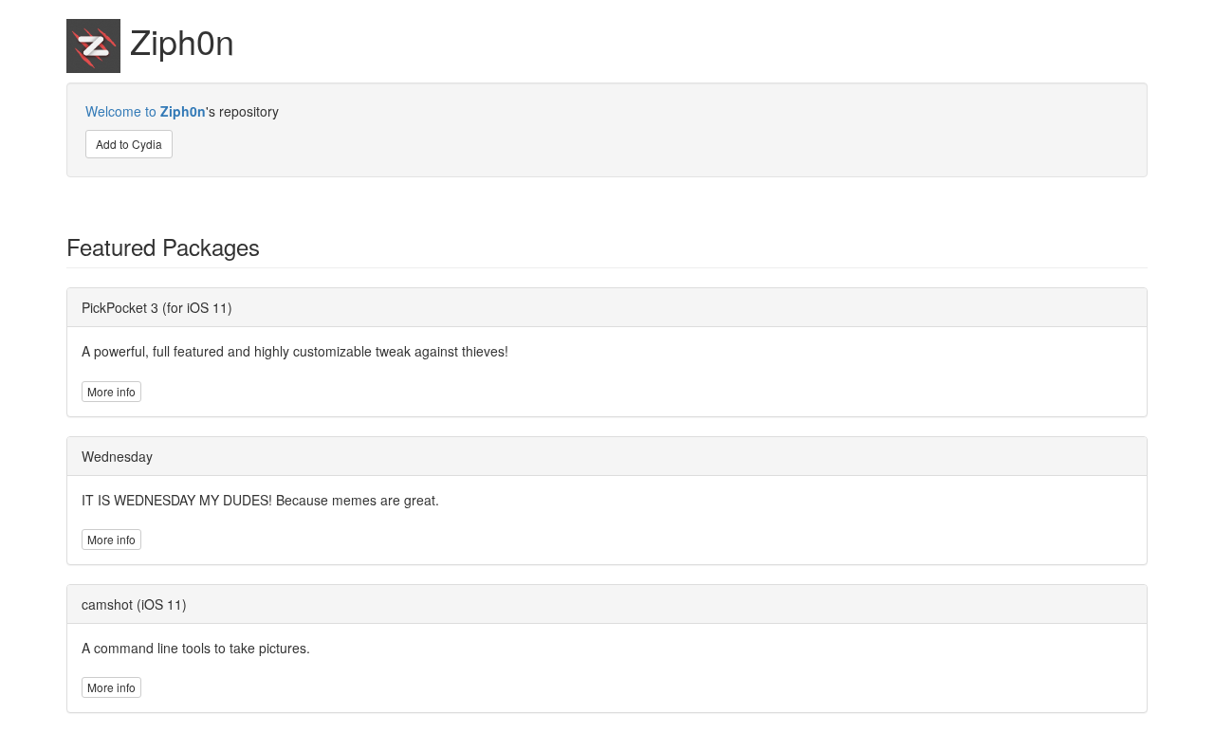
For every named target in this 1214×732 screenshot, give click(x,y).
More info (111, 391)
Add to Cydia (129, 144)
